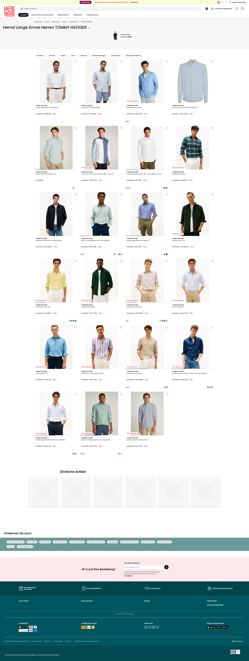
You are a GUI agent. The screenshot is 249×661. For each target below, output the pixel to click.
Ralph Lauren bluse (148, 542)
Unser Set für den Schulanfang (42, 15)
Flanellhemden (45, 542)
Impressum (69, 641)
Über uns (147, 601)
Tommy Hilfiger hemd (25, 547)
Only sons (10, 547)
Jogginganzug (112, 542)
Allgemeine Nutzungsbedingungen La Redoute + (87, 641)
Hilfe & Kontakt (24, 601)
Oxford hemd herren (77, 542)
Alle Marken (78, 15)
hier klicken (128, 576)
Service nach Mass (87, 601)
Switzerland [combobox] (238, 641)
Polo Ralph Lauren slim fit (95, 542)
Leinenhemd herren (164, 542)
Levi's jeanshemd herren (15, 542)
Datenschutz (47, 641)
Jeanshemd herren (59, 542)
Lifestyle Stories (92, 15)
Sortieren (40, 56)
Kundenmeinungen (36, 641)
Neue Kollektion (63, 15)
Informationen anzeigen (124, 614)
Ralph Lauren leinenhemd (129, 542)
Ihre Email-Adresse (131, 563)
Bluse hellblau (31, 542)
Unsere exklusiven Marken (215, 605)
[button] (242, 8)
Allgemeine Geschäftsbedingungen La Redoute (17, 641)
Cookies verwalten (58, 641)
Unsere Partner (212, 601)
